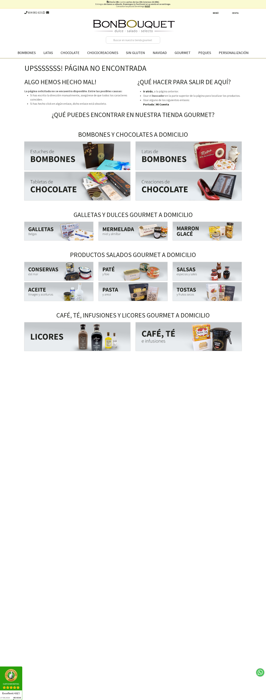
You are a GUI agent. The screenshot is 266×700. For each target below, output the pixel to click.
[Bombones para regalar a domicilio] (77, 156)
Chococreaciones (102, 52)
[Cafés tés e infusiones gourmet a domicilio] (189, 336)
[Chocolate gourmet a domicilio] (77, 186)
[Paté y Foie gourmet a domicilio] (133, 271)
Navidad (160, 52)
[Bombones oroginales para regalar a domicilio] (189, 156)
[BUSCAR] (156, 40)
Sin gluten (135, 52)
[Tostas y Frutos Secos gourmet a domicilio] (207, 291)
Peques (204, 52)
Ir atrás (148, 91)
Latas (48, 52)
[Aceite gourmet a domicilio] (58, 291)
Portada (148, 104)
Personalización (234, 52)
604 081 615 (34, 12)
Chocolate (70, 52)
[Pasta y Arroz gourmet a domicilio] (133, 291)
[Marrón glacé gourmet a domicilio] (207, 231)
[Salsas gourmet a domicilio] (207, 271)
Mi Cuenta (162, 104)
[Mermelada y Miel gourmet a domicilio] (133, 231)
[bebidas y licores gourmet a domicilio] (77, 336)
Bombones (27, 52)
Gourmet (183, 52)
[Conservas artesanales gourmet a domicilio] (58, 271)
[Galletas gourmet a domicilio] (58, 231)
